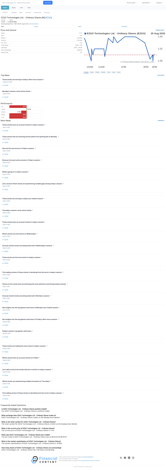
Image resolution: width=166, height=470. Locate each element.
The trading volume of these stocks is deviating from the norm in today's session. (33, 272)
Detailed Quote (160, 30)
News (20, 12)
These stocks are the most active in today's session (22, 257)
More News (161, 75)
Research (124, 26)
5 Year (118, 72)
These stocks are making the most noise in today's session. (25, 346)
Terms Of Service (94, 460)
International (37, 12)
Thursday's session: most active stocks (17, 210)
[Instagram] (133, 460)
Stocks (14, 7)
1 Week (91, 72)
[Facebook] (125, 460)
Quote (36, 26)
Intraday (86, 72)
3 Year (113, 72)
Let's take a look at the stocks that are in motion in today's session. (27, 369)
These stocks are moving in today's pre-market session (23, 198)
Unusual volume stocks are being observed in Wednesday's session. (28, 246)
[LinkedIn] (129, 460)
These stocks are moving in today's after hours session (23, 79)
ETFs (21, 7)
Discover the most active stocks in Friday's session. (22, 160)
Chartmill (6, 85)
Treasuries (47, 12)
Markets (5, 7)
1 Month (97, 72)
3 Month (103, 72)
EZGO (48, 17)
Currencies (28, 12)
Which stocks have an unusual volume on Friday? (21, 358)
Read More (161, 120)
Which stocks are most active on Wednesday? (20, 234)
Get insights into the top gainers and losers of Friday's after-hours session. (30, 319)
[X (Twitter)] (121, 460)
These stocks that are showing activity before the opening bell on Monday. (30, 137)
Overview (14, 12)
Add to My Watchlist (33, 24)
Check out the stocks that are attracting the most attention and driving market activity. (35, 284)
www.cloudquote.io (88, 457)
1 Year (108, 72)
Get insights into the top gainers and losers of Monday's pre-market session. (31, 307)
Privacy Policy (84, 460)
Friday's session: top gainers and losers (17, 331)
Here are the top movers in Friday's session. (19, 148)
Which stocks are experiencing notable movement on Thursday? (26, 381)
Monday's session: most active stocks (17, 91)
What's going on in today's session (16, 172)
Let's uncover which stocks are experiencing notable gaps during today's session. (33, 184)
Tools (29, 7)
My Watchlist (145, 3)
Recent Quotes (131, 3)
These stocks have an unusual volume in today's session (24, 125)
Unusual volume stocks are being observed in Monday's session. (26, 296)
